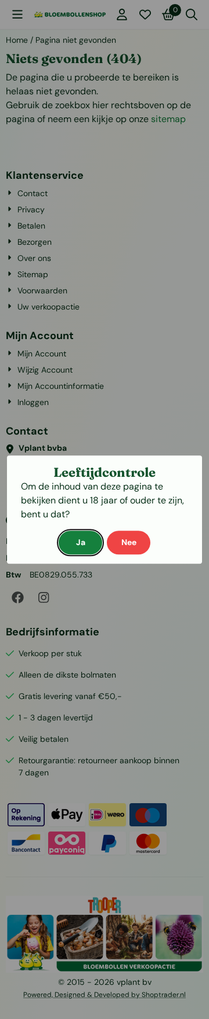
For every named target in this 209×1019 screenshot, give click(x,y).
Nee (128, 542)
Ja (80, 542)
